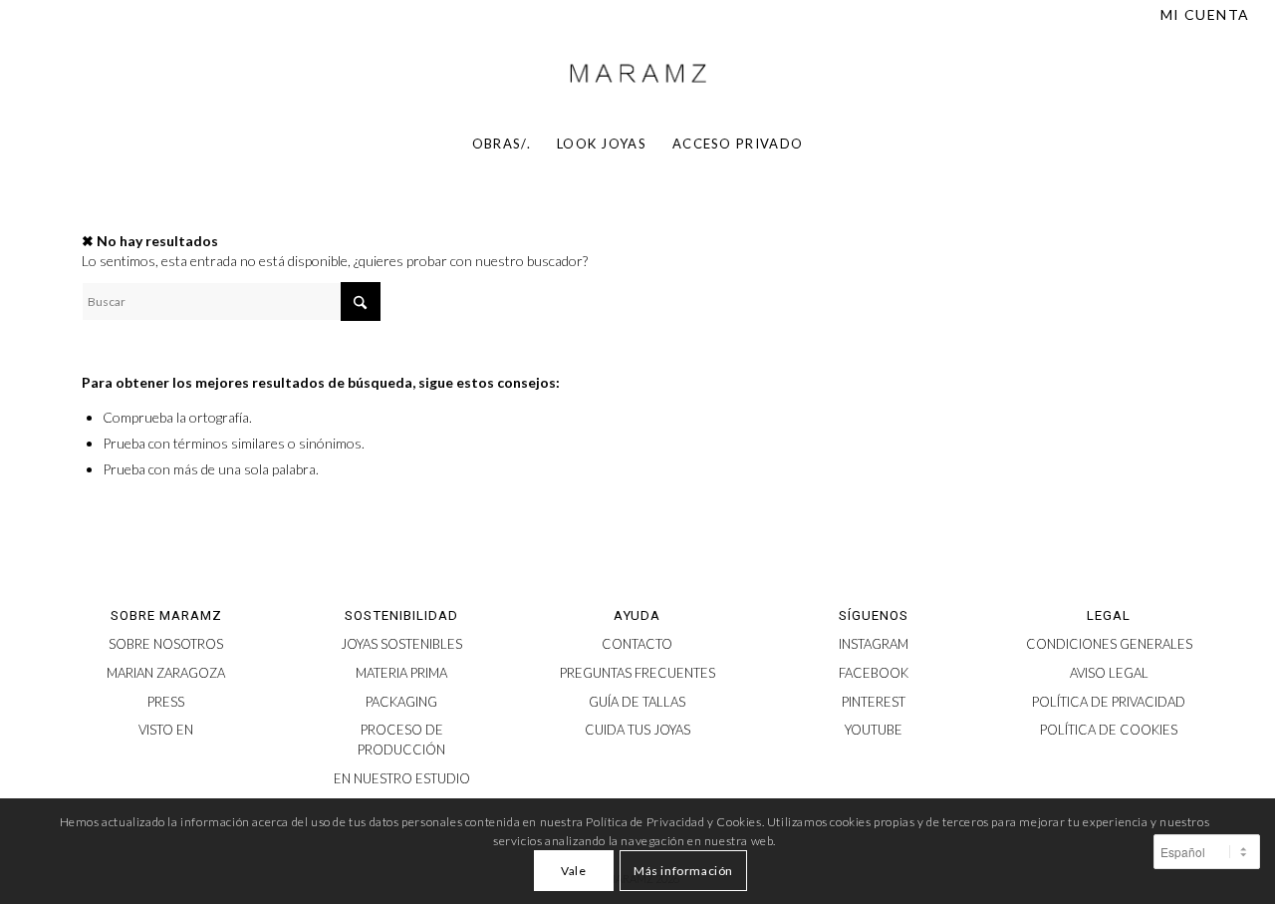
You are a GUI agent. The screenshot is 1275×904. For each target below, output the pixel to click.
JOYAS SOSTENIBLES (401, 644)
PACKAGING (401, 702)
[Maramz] (637, 74)
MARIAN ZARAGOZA (166, 673)
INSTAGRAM (873, 644)
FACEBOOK (873, 673)
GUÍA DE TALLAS (637, 702)
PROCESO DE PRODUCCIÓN (401, 739)
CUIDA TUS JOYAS (637, 730)
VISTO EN (165, 730)
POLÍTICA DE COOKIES (1108, 730)
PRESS (165, 702)
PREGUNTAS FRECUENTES (637, 673)
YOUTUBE (873, 730)
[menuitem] (1200, 15)
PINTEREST (873, 702)
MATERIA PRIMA (401, 673)
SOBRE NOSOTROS (166, 644)
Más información (683, 870)
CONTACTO (637, 644)
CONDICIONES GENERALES (1109, 644)
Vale (573, 870)
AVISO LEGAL (1109, 673)
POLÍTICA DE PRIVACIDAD (1108, 702)
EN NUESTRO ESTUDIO (402, 778)
